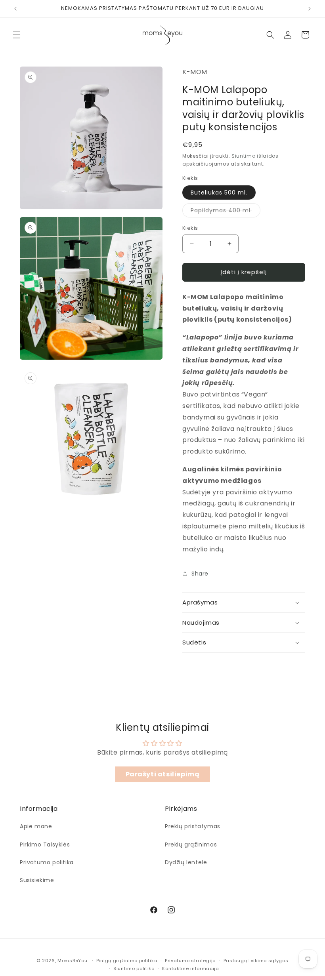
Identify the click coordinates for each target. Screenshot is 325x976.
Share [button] (199, 574)
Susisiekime (37, 880)
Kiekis (190, 228)
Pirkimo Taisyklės (45, 844)
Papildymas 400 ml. (225, 211)
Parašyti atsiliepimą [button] (163, 774)
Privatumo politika (47, 862)
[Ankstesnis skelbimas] (15, 8)
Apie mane (36, 826)
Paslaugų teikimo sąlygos (256, 960)
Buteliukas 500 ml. (219, 192)
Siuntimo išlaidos (255, 155)
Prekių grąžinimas (191, 844)
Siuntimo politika (134, 968)
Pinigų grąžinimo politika (127, 960)
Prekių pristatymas (192, 826)
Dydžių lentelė (186, 862)
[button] (16, 35)
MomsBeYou (72, 960)
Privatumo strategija (190, 960)
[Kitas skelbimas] (309, 8)
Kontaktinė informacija (190, 968)
